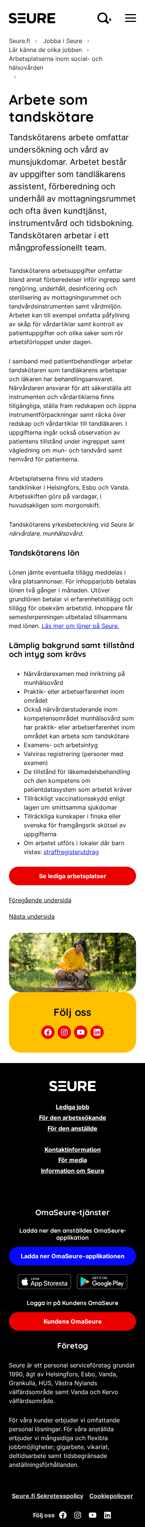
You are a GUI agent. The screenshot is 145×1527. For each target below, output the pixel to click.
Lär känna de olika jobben (45, 49)
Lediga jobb (72, 1107)
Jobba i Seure (62, 41)
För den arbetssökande (72, 1117)
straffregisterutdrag (71, 852)
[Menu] (130, 18)
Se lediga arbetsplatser (72, 876)
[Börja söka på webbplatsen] (104, 18)
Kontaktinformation (73, 1149)
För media (72, 1160)
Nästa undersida (32, 916)
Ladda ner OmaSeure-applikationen (73, 1256)
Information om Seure (72, 1170)
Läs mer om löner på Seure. (80, 626)
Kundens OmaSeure (73, 1321)
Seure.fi (19, 41)
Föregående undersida (40, 900)
